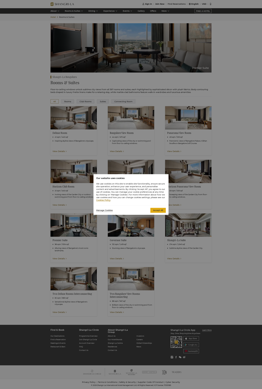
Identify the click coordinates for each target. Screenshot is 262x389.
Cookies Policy (103, 200)
